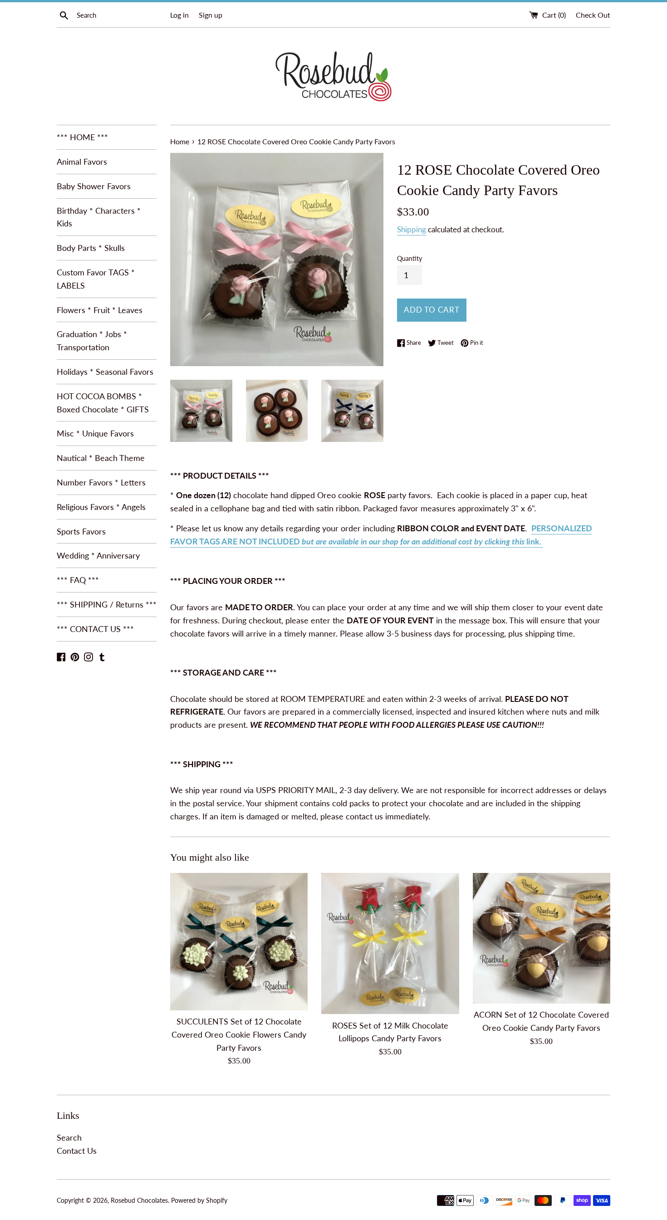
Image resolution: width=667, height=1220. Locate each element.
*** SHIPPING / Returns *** (107, 604)
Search (69, 1137)
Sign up (210, 14)
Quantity (409, 258)
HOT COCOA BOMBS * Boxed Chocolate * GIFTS (103, 402)
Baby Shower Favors (94, 186)
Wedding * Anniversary (98, 555)
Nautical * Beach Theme (101, 458)
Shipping (411, 229)
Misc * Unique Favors (95, 433)
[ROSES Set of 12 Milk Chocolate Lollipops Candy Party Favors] (390, 943)
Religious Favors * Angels (101, 507)
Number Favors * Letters (101, 482)
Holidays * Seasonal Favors (105, 372)
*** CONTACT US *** (95, 629)
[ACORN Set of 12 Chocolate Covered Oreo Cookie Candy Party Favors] (541, 938)
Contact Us (77, 1151)
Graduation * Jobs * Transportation (92, 340)
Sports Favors (81, 531)
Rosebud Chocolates (139, 1200)
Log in (179, 14)
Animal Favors (82, 162)
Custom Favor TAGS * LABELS (96, 278)
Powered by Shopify (199, 1200)
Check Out (593, 14)
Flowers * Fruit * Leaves (99, 310)
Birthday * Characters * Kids (99, 217)
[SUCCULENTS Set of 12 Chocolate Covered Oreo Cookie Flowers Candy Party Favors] (239, 941)
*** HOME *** (82, 137)
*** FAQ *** (78, 580)
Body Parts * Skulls (91, 248)
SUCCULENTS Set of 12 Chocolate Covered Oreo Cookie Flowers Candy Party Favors (239, 1034)
